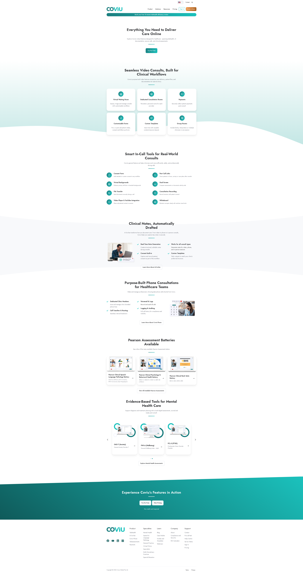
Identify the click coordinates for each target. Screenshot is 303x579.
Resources (167, 9)
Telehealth (133, 533)
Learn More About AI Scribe (151, 267)
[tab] (150, 458)
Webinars (160, 544)
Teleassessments (134, 542)
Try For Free (151, 51)
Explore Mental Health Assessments (151, 463)
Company (174, 528)
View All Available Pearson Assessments (151, 391)
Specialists (146, 549)
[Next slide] (195, 440)
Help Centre (188, 539)
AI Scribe (132, 536)
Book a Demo (191, 9)
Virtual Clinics (147, 546)
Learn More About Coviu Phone (151, 322)
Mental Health (147, 533)
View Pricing (158, 503)
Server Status (189, 542)
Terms (187, 570)
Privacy (193, 570)
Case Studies (161, 536)
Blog (158, 533)
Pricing (175, 9)
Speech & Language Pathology (146, 538)
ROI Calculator (175, 541)
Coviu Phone (133, 539)
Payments (132, 545)
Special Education (148, 557)
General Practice (148, 543)
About (172, 533)
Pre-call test (188, 536)
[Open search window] (192, 2)
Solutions (158, 9)
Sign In (182, 9)
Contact (188, 2)
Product (150, 9)
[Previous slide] (107, 440)
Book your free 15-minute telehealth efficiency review (151, 15)
